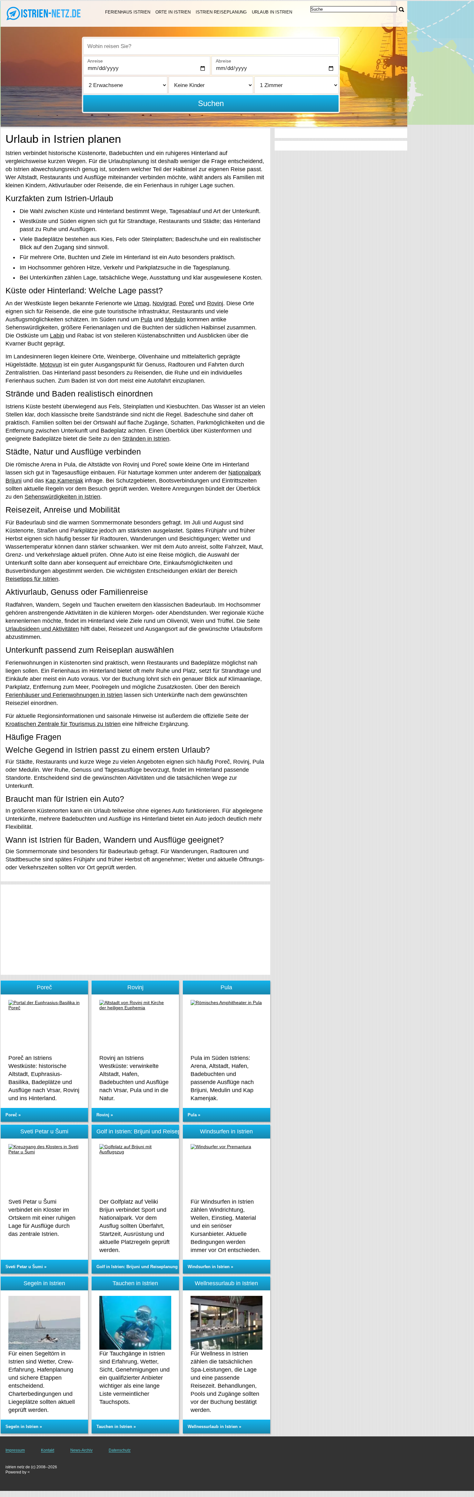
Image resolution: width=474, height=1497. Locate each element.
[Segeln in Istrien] (44, 1323)
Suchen (211, 103)
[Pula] (226, 1027)
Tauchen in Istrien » (116, 1426)
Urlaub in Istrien (272, 12)
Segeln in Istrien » (23, 1426)
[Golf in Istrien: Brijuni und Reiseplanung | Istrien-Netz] (135, 1171)
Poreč (186, 303)
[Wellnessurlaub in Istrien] (226, 1323)
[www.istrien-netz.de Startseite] (45, 13)
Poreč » (13, 1114)
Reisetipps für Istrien (31, 579)
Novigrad (164, 303)
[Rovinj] (135, 1027)
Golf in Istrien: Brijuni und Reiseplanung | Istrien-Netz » (152, 1266)
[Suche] (401, 9)
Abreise (223, 61)
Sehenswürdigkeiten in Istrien (62, 497)
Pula (146, 319)
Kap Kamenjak (64, 480)
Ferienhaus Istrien (127, 12)
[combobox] (211, 46)
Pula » (194, 1114)
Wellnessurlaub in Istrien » (214, 1426)
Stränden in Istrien (145, 438)
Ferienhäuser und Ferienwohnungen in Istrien (64, 695)
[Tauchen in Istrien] (135, 1323)
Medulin (175, 319)
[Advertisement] (135, 930)
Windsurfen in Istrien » (210, 1266)
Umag (141, 303)
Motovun (51, 364)
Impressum (15, 1450)
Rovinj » (104, 1114)
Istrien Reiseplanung (221, 12)
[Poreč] (44, 1027)
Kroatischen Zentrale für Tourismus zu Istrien (63, 724)
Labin (57, 335)
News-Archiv (81, 1450)
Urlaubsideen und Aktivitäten (42, 629)
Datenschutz (120, 1450)
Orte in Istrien (173, 12)
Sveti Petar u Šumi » (25, 1266)
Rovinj (215, 303)
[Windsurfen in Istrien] (226, 1171)
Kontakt (47, 1450)
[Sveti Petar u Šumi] (44, 1171)
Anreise (95, 61)
